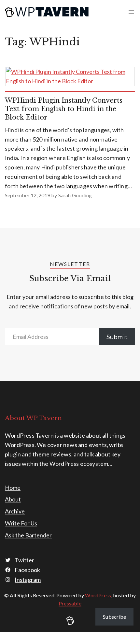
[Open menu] (131, 12)
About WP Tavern (33, 418)
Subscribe (114, 617)
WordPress (98, 595)
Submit (117, 336)
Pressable (70, 603)
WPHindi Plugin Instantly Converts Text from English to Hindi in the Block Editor (63, 109)
